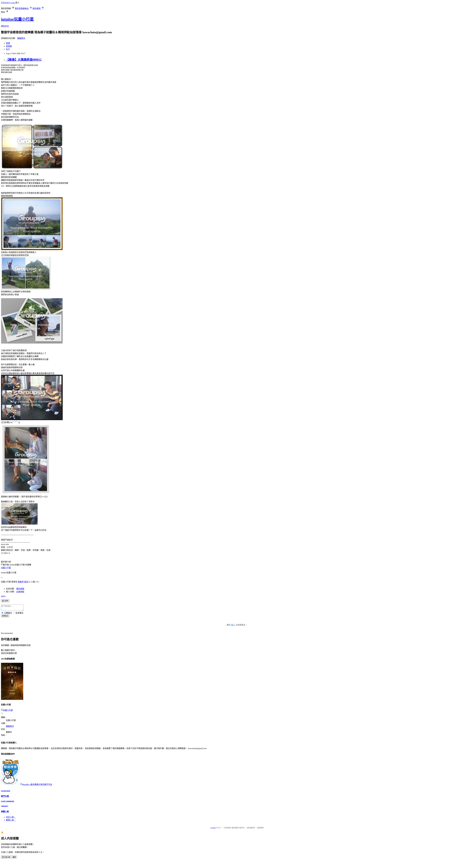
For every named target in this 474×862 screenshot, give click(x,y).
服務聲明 (260, 828)
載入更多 (5, 601)
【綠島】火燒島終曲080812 (23, 59)
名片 (8, 49)
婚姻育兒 (21, 38)
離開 (14, 857)
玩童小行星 (6, 568)
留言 (26, 582)
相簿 (8, 43)
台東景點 (20, 592)
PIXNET (218, 828)
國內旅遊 (20, 589)
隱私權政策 (251, 828)
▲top (3, 596)
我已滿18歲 (6, 857)
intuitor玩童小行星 (17, 19)
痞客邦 (21, 582)
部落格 (9, 46)
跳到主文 (5, 26)
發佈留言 (5, 616)
